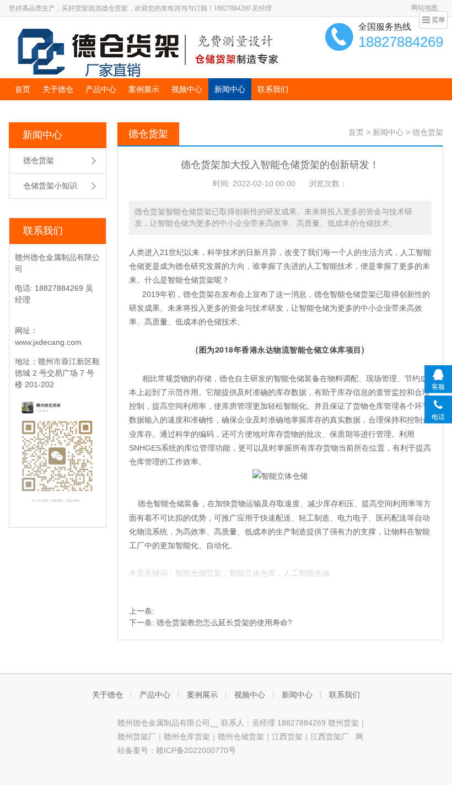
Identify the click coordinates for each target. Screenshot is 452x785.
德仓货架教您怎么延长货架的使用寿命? (224, 622)
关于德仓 (57, 89)
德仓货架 (38, 160)
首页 (22, 89)
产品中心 (100, 89)
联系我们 (272, 89)
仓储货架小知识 (50, 185)
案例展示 (143, 89)
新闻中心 (229, 89)
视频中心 (186, 89)
